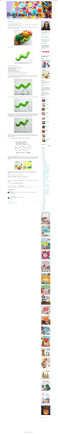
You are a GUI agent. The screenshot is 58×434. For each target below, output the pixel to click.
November (44, 161)
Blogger (32, 432)
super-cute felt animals (24, 187)
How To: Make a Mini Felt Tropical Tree (46, 178)
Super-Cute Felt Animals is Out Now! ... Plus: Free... (46, 185)
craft (10, 187)
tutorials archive (47, 39)
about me (44, 34)
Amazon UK (24, 172)
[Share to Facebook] (22, 186)
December (44, 160)
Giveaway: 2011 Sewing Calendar (48, 121)
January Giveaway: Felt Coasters (47, 126)
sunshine (21, 187)
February (44, 202)
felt (11, 187)
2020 (42, 152)
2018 (42, 154)
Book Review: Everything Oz (46, 189)
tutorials (29, 187)
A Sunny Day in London (45, 188)
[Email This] (19, 186)
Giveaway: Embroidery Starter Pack (48, 109)
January (44, 203)
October (44, 162)
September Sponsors (45, 179)
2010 (42, 206)
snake (18, 187)
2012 (42, 204)
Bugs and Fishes (12, 196)
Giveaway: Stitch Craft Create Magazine (48, 104)
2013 (42, 159)
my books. (47, 34)
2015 (42, 157)
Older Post (37, 201)
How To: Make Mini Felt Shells (46, 168)
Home (23, 201)
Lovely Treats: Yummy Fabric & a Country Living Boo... (46, 190)
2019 (42, 153)
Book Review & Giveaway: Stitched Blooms (46, 167)
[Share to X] (21, 186)
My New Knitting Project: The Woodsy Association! (46, 171)
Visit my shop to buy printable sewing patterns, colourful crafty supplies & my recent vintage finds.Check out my (45, 38)
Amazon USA (29, 172)
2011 (42, 205)
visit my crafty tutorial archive (28, 180)
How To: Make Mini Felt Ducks (46, 164)
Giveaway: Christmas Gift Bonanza (47, 113)
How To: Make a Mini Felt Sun (46, 176)
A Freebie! (47, 134)
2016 (42, 156)
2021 (42, 151)
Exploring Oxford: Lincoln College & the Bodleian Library (48, 140)
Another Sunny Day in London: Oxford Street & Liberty (46, 170)
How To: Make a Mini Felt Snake (15, 23)
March (43, 201)
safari (15, 187)
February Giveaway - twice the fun (48, 131)
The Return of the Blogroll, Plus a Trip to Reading (46, 192)
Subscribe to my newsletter (11, 180)
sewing (17, 187)
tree (27, 187)
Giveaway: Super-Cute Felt (48, 117)
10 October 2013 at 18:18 (13, 198)
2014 (42, 158)
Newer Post (9, 201)
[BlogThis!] (20, 186)
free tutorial (13, 187)
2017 (42, 155)
